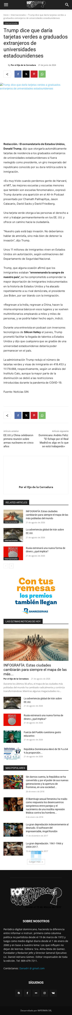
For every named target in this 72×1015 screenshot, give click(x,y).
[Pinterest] (34, 74)
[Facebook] (18, 74)
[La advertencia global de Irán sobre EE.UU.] (13, 535)
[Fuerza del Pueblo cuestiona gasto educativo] (12, 737)
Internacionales (18, 14)
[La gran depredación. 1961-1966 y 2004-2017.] (13, 849)
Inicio (6, 14)
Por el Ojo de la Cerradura (23, 65)
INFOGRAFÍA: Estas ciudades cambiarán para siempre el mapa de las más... (35, 669)
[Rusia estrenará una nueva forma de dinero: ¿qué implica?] (13, 553)
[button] (6, 5)
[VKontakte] (53, 993)
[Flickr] (36, 993)
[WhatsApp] (42, 74)
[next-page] (11, 566)
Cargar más (35, 861)
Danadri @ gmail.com (32, 968)
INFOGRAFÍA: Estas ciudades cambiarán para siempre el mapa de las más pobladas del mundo (47, 515)
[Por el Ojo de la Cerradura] (5, 65)
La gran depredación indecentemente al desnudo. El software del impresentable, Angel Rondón (47, 828)
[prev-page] (5, 566)
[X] (26, 74)
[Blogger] (18, 993)
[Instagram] (44, 993)
